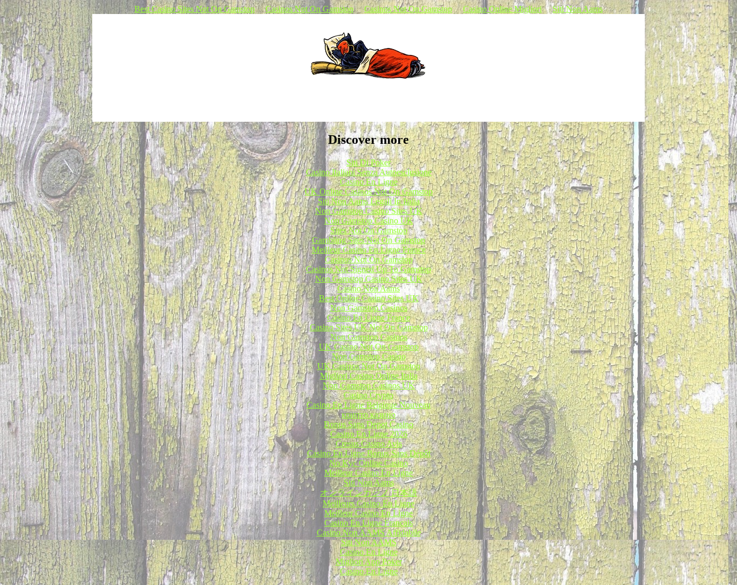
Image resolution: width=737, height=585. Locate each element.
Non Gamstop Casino (369, 356)
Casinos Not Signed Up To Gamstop (368, 269)
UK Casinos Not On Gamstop (368, 366)
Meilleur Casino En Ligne (368, 472)
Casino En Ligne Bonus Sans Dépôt (369, 453)
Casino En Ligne (369, 181)
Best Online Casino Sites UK (369, 298)
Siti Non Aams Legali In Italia (369, 201)
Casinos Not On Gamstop (309, 8)
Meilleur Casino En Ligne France (369, 249)
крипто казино (368, 414)
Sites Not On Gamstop (368, 230)
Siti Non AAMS (369, 542)
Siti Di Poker (368, 162)
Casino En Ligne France (368, 317)
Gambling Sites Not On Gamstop (368, 240)
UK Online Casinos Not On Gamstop (368, 191)
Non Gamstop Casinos (368, 307)
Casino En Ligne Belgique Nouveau (368, 404)
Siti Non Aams (577, 8)
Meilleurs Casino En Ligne (368, 503)
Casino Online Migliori (502, 8)
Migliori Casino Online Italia (369, 375)
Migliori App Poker (369, 561)
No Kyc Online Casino (368, 463)
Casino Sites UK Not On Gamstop (369, 327)
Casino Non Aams (368, 288)
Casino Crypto (368, 395)
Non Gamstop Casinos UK (369, 385)
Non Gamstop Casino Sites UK (368, 210)
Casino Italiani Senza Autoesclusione (369, 172)
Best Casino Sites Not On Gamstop (194, 8)
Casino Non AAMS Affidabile (369, 532)
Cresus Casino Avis (369, 443)
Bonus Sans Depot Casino (368, 424)
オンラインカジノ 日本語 (368, 492)
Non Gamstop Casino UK (368, 220)
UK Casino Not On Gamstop (369, 346)
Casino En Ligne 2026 (368, 433)
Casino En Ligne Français (368, 522)
